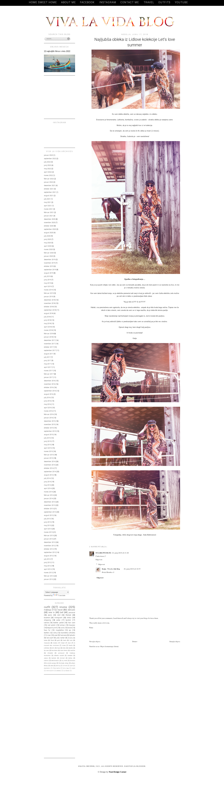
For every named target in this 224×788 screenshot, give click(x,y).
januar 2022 (48, 182)
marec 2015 (48, 451)
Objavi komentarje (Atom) (109, 646)
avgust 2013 (48, 515)
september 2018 (50, 310)
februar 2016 (49, 414)
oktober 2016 (48, 387)
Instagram (107, 2)
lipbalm (72, 635)
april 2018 (47, 327)
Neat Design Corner (117, 772)
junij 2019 (47, 280)
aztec (58, 620)
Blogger (140, 766)
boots (71, 645)
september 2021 (50, 192)
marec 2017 (48, 371)
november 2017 (49, 344)
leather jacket (58, 623)
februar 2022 (49, 179)
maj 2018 (47, 323)
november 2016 (49, 384)
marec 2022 (48, 175)
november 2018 (49, 303)
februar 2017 (49, 374)
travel (60, 610)
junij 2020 (47, 239)
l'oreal (63, 643)
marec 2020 (48, 249)
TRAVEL (149, 2)
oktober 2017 (48, 347)
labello (70, 648)
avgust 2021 (48, 196)
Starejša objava (174, 641)
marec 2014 (48, 492)
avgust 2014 (48, 475)
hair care (71, 623)
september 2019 (50, 270)
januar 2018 (48, 337)
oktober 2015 (48, 428)
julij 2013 (47, 519)
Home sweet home (43, 2)
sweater (69, 655)
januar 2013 (48, 539)
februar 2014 (49, 495)
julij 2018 (47, 317)
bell (61, 612)
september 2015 (50, 431)
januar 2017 (48, 377)
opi (70, 630)
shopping (47, 620)
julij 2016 (47, 397)
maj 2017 (47, 364)
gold (58, 640)
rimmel (62, 658)
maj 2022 (47, 169)
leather (46, 633)
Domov (134, 641)
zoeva (46, 658)
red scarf (49, 638)
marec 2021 (48, 209)
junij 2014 (47, 482)
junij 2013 (47, 522)
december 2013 (49, 502)
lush (71, 640)
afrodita (70, 638)
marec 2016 (48, 411)
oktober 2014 (48, 468)
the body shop (63, 663)
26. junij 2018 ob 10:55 (132, 569)
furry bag (66, 668)
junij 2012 (47, 562)
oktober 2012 (48, 549)
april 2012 (47, 569)
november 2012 (49, 546)
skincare (71, 610)
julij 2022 (47, 162)
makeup (47, 610)
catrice (46, 623)
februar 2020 (49, 253)
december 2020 (49, 219)
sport (71, 665)
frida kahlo (56, 668)
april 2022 (47, 172)
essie (70, 628)
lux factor (66, 670)
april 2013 (47, 529)
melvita (72, 650)
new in (51, 612)
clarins (46, 660)
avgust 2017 (48, 354)
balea (45, 640)
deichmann (55, 660)
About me (68, 2)
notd (58, 615)
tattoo (70, 658)
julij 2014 (47, 478)
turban (62, 625)
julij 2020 (47, 236)
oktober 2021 (48, 189)
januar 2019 (48, 296)
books (55, 643)
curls (62, 628)
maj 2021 (47, 202)
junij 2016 (47, 401)
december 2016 (49, 381)
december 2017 (49, 340)
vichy (55, 633)
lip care (46, 650)
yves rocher (60, 638)
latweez (58, 670)
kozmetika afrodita (68, 633)
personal (72, 612)
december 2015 (49, 421)
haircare (63, 635)
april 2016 (47, 408)
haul (58, 648)
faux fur (47, 630)
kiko (64, 648)
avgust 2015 (48, 434)
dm (53, 648)
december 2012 (49, 542)
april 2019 (47, 286)
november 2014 (49, 465)
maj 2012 (47, 566)
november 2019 (49, 263)
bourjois (72, 625)
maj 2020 (47, 243)
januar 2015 (48, 458)
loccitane (54, 650)
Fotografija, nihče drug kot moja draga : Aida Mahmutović (134, 535)
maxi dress (63, 650)
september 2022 (50, 158)
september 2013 (50, 512)
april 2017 (47, 367)
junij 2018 (47, 320)
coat (55, 635)
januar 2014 (48, 498)
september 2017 (50, 350)
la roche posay (51, 663)
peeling (58, 665)
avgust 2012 (48, 556)
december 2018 (49, 300)
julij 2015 (47, 438)
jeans (50, 615)
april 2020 (47, 246)
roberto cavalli (59, 655)
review (63, 607)
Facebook (88, 2)
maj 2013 (47, 525)
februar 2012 (49, 576)
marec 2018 (48, 330)
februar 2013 (49, 535)
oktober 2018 (48, 307)
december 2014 (49, 461)
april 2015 (47, 448)
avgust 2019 (48, 273)
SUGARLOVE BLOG (103, 552)
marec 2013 (48, 532)
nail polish (51, 625)
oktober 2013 (48, 509)
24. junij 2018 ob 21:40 (120, 553)
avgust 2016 (48, 394)
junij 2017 (47, 360)
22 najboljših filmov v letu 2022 (57, 51)
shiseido (50, 653)
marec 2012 (48, 572)
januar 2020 (48, 256)
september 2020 (50, 229)
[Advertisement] (119, 634)
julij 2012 (47, 559)
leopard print (52, 628)
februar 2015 (49, 455)
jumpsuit (61, 653)
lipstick (68, 620)
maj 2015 (47, 445)
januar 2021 (48, 216)
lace (69, 643)
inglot (73, 668)
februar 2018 (49, 334)
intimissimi (50, 670)
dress (69, 618)
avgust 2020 (48, 233)
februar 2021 (49, 212)
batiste (53, 658)
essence (47, 618)
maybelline (60, 630)
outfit (47, 607)
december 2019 (49, 259)
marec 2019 (48, 290)
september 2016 (50, 391)
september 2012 (50, 552)
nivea (64, 645)
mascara (47, 643)
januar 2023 (48, 155)
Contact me (130, 2)
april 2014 (47, 488)
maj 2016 (47, 404)
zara (51, 665)
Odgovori (99, 559)
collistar (46, 648)
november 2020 (49, 222)
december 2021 (49, 185)
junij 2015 (47, 441)
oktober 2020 (48, 226)
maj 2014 (47, 485)
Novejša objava (94, 641)
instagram (58, 618)
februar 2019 (49, 293)
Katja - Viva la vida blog (111, 569)
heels (64, 640)
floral (52, 640)
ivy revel (64, 660)
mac (49, 635)
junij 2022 (47, 165)
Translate (61, 595)
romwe (65, 665)
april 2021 (47, 206)
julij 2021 (47, 199)
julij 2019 (47, 276)
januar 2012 (48, 579)
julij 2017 (47, 357)
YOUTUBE (181, 2)
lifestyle (68, 615)
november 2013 (49, 505)
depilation (47, 668)
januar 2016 (48, 418)
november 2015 (49, 424)
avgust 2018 (48, 313)
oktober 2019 (48, 266)
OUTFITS (164, 2)
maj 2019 (47, 283)
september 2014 (50, 472)
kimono (72, 660)
